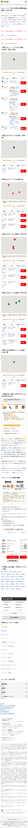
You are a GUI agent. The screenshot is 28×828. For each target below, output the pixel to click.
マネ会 (1, 4)
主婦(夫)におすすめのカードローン (9, 738)
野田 (17, 584)
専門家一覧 (16, 821)
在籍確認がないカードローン (8, 642)
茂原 (2, 589)
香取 (19, 571)
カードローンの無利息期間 (7, 731)
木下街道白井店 (14, 93)
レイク (16, 721)
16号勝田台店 (12, 91)
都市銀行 (3, 688)
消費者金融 (4, 630)
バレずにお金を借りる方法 (7, 725)
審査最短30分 (19, 607)
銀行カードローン (5, 634)
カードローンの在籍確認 (7, 661)
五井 (7, 576)
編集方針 (25, 821)
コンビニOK (19, 610)
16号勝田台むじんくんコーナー (4, 270)
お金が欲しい (5, 727)
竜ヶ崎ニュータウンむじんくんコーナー (14, 109)
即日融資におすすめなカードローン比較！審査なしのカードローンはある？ (13, 470)
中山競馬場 (19, 581)
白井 (16, 576)
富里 (2, 581)
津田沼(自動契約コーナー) (4, 341)
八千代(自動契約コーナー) (4, 335)
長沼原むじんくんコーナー (4, 276)
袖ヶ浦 (3, 579)
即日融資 (11, 734)
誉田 (7, 586)
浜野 (22, 584)
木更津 (22, 574)
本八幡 (23, 586)
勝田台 (9, 574)
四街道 (18, 589)
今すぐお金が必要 (17, 725)
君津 (17, 574)
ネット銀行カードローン (7, 696)
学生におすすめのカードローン (9, 669)
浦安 (15, 571)
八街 (7, 589)
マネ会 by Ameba (8, 789)
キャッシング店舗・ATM (17, 4)
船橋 (2, 586)
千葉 (17, 579)
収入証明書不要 (19, 602)
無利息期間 (18, 604)
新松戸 (21, 576)
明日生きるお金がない (6, 726)
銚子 (12, 579)
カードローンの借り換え (7, 653)
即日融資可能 (7, 602)
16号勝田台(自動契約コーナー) (4, 328)
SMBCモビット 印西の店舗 (5, 128)
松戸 (11, 586)
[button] (14, 60)
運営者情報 (12, 821)
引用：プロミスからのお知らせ (9, 43)
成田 (7, 584)
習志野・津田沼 (10, 581)
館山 (8, 579)
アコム (8, 721)
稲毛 (6, 571)
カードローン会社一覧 (6, 718)
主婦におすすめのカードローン (9, 665)
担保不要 (6, 604)
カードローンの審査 (6, 672)
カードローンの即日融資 (7, 646)
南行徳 (17, 586)
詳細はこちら (23, 129)
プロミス (12, 721)
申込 (23, 82)
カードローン (7, 4)
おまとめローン (5, 650)
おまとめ (6, 610)
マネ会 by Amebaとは (5, 821)
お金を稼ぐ (11, 727)
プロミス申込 (13, 557)
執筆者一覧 (21, 821)
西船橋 (12, 584)
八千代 (12, 589)
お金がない (16, 727)
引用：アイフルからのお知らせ (9, 35)
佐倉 (11, 576)
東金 (22, 579)
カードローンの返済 (6, 657)
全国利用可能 (7, 607)
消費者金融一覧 (5, 720)
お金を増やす (15, 726)
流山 (2, 584)
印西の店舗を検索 (13, 560)
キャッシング (4, 638)
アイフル (4, 721)
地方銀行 (3, 692)
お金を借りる (4, 627)
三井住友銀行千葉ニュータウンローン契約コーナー (14, 82)
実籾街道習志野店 (15, 94)
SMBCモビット (21, 721)
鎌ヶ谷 (3, 574)
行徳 (2, 576)
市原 (10, 571)
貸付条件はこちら (8, 760)
